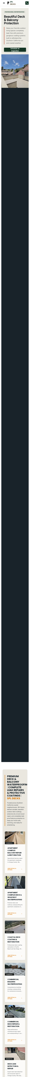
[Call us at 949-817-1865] (27, 3)
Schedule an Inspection (15, 50)
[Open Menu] (3, 3)
